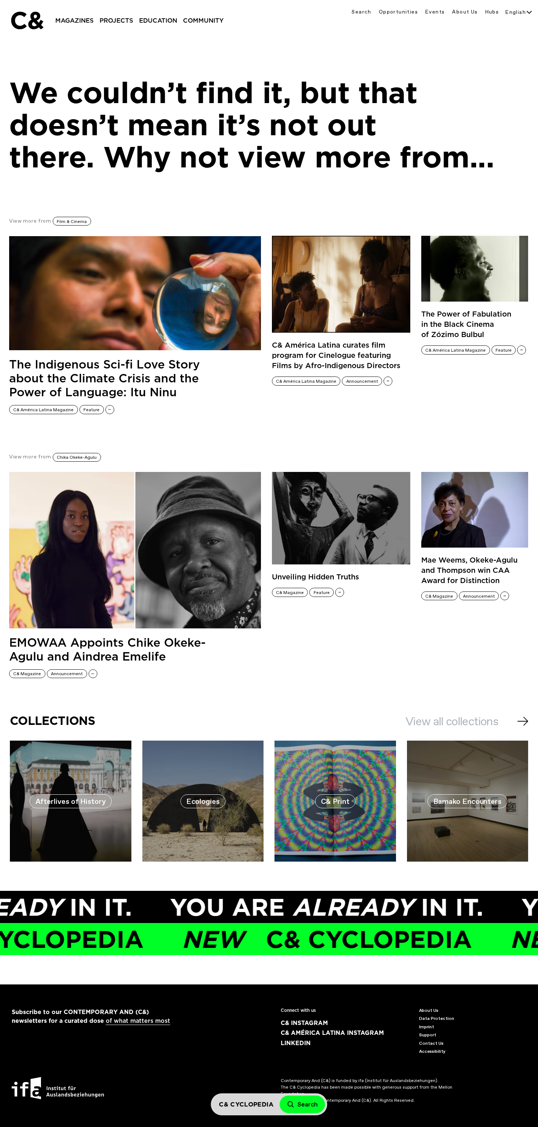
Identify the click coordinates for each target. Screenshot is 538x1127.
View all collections (452, 721)
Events (435, 12)
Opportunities (398, 12)
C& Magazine (27, 673)
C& (27, 20)
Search (361, 12)
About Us (465, 12)
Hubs (492, 12)
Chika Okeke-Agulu (77, 457)
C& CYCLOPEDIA (300, 939)
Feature (91, 409)
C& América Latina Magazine (43, 409)
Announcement (362, 381)
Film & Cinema (72, 221)
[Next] (523, 721)
